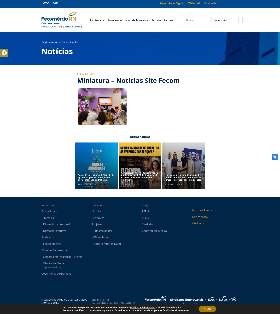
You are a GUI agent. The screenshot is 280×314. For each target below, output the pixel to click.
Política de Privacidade (142, 307)
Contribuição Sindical (154, 231)
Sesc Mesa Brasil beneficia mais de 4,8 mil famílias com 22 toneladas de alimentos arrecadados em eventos (183, 177)
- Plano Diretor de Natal (106, 244)
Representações (51, 244)
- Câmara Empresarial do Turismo (61, 257)
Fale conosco (200, 217)
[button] (4, 53)
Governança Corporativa (56, 273)
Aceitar (207, 308)
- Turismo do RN (102, 231)
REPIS (145, 211)
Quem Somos (49, 211)
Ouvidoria (198, 223)
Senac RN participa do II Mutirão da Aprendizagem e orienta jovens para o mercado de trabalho (96, 177)
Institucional (97, 19)
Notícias (57, 51)
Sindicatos (47, 237)
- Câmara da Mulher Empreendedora (53, 265)
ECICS (145, 218)
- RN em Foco (100, 237)
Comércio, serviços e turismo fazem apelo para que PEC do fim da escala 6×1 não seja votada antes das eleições (139, 176)
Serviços (156, 19)
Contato (168, 19)
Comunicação (115, 19)
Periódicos (98, 218)
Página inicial (49, 42)
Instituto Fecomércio (137, 19)
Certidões (148, 224)
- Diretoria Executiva (53, 231)
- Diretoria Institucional (55, 224)
